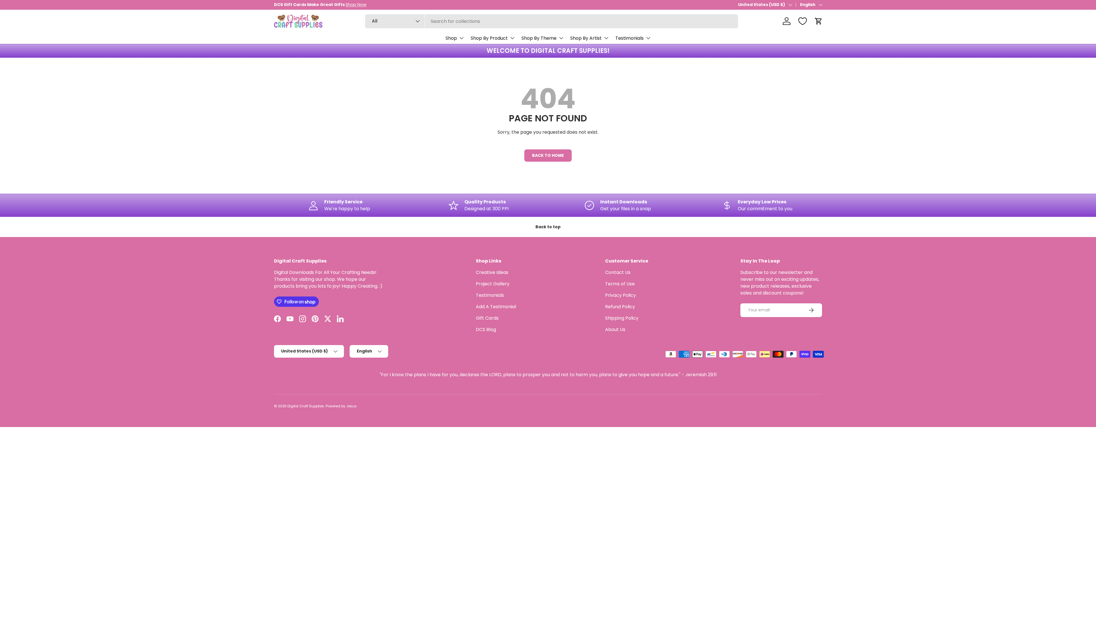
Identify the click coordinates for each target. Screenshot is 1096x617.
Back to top (548, 227)
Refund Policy (620, 306)
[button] (818, 21)
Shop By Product (489, 38)
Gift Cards (487, 318)
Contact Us (617, 272)
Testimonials (629, 38)
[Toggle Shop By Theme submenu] (561, 38)
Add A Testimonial (496, 306)
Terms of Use (620, 284)
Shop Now (356, 4)
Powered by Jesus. (341, 406)
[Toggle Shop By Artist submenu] (606, 38)
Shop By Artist (586, 38)
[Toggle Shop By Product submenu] (512, 38)
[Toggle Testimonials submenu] (648, 38)
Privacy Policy (620, 295)
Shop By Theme (539, 38)
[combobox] (551, 21)
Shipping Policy (621, 318)
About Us (615, 329)
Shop (451, 38)
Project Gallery (492, 284)
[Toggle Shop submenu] (461, 38)
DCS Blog (486, 329)
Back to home (548, 155)
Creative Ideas (492, 272)
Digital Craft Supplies (305, 406)
